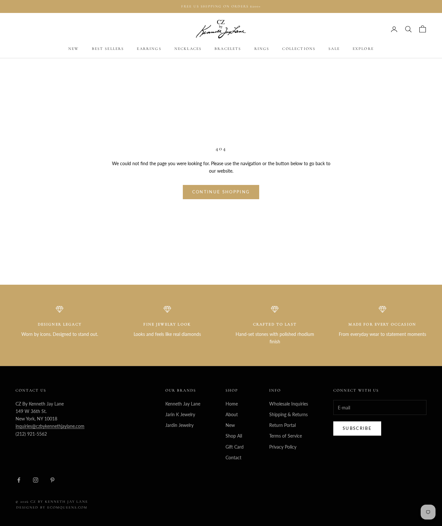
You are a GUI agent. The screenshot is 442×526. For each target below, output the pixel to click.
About (232, 414)
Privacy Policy (282, 447)
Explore (363, 49)
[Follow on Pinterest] (52, 480)
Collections (298, 49)
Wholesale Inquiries (288, 403)
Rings (262, 49)
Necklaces (188, 49)
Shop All (234, 436)
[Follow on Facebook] (19, 480)
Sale (334, 49)
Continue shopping (221, 191)
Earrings (149, 49)
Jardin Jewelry (179, 425)
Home (232, 403)
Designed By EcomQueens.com (51, 507)
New (73, 49)
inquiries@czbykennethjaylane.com (50, 426)
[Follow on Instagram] (35, 480)
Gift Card (235, 447)
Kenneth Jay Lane (182, 403)
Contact (233, 457)
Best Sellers (108, 49)
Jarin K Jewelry (180, 414)
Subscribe (357, 428)
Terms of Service (285, 436)
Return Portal (282, 425)
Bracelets (228, 49)
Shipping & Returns (288, 414)
